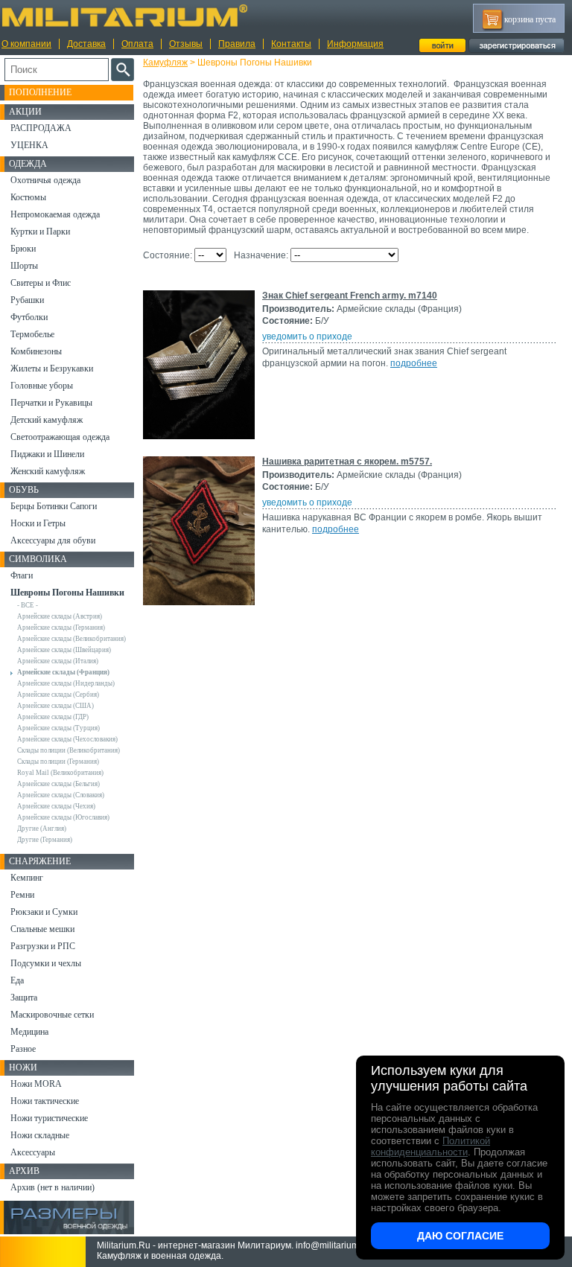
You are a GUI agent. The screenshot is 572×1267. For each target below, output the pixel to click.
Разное (23, 1049)
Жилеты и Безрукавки (51, 368)
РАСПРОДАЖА (41, 128)
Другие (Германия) (44, 839)
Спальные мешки (42, 929)
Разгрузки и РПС (42, 946)
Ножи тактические (44, 1101)
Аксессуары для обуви (52, 540)
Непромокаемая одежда (55, 214)
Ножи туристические (49, 1118)
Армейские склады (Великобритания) (71, 638)
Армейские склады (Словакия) (60, 795)
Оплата (137, 44)
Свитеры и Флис (40, 283)
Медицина (29, 1032)
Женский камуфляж (47, 471)
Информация (355, 44)
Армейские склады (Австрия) (59, 616)
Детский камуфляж (46, 420)
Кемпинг (26, 877)
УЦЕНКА (29, 145)
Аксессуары (32, 1152)
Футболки (29, 317)
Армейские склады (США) (55, 705)
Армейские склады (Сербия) (58, 694)
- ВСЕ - (27, 605)
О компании (26, 44)
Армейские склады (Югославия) (63, 817)
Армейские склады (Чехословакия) (67, 739)
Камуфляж (165, 62)
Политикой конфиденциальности (430, 1146)
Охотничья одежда (45, 180)
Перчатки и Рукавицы (51, 403)
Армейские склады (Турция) (58, 728)
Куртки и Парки (40, 231)
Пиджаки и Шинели (47, 454)
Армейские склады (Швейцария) (64, 650)
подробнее (413, 363)
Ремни (22, 895)
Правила (236, 44)
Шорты (24, 266)
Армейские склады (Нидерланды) (66, 683)
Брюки (23, 248)
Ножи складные (39, 1135)
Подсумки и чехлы (45, 963)
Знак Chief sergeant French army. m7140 (349, 295)
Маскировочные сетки (52, 1014)
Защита (23, 997)
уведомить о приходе (307, 336)
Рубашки (27, 300)
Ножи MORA (36, 1084)
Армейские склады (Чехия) (56, 806)
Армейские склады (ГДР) (53, 717)
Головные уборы (41, 385)
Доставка (86, 44)
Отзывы (186, 44)
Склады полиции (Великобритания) (68, 750)
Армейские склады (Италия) (57, 661)
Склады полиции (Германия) (58, 761)
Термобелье (32, 334)
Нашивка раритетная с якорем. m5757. (347, 461)
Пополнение (40, 92)
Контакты (291, 44)
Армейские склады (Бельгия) (58, 784)
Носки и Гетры (38, 523)
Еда (17, 980)
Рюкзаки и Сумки (43, 912)
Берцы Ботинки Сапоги (53, 506)
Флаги (21, 575)
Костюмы (28, 197)
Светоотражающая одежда (59, 437)
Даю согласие (460, 1236)
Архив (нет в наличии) (52, 1187)
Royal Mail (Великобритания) (60, 772)
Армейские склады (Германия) (61, 627)
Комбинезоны (36, 351)
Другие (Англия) (41, 828)
